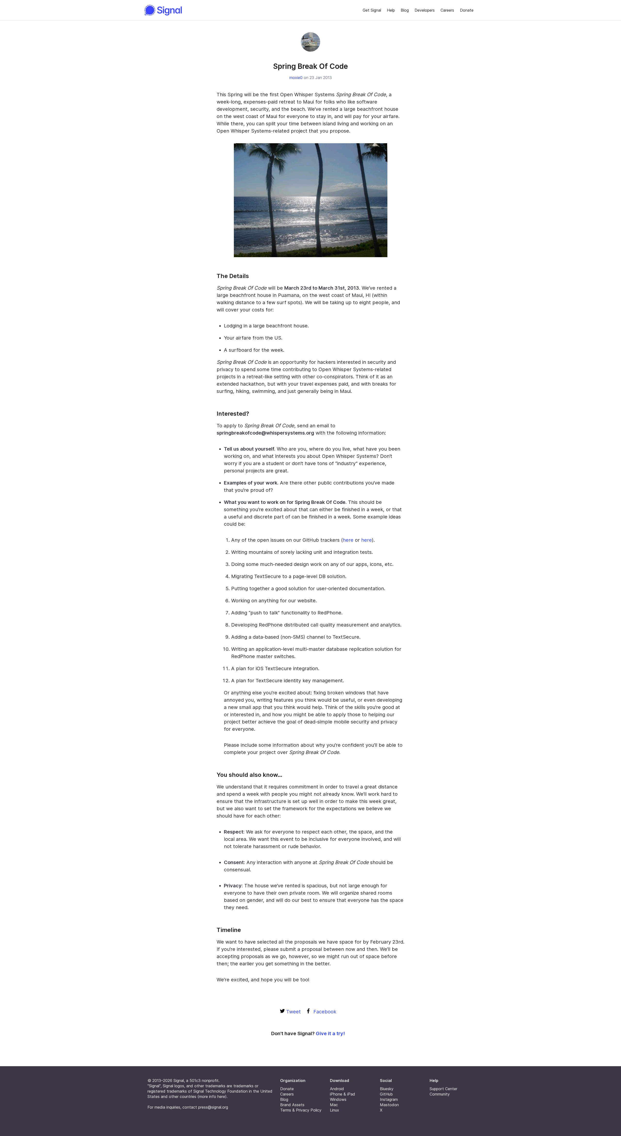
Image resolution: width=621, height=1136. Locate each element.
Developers (425, 10)
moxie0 (295, 77)
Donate (467, 10)
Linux (334, 1110)
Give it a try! (330, 1033)
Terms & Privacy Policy (300, 1110)
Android (337, 1088)
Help (391, 10)
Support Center (443, 1088)
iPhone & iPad (342, 1094)
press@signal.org (213, 1107)
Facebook (324, 1012)
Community (440, 1094)
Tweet (293, 1012)
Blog (405, 10)
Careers (447, 10)
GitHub (386, 1094)
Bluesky (386, 1088)
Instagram (389, 1099)
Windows (338, 1099)
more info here (212, 1096)
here (348, 540)
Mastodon (389, 1104)
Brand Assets (292, 1104)
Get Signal (372, 10)
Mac (334, 1104)
